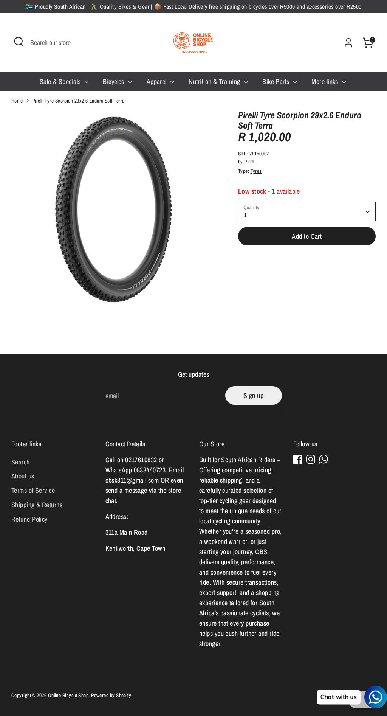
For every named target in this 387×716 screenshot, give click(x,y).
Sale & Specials (61, 81)
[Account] (348, 42)
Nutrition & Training (215, 81)
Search (20, 462)
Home (17, 100)
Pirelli (249, 161)
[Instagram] (310, 459)
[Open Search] (18, 41)
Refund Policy (29, 519)
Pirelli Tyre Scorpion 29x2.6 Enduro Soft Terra (78, 100)
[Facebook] (297, 459)
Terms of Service (33, 490)
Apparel (158, 81)
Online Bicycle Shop (68, 695)
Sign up (253, 395)
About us (22, 476)
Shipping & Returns (36, 504)
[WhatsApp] (323, 459)
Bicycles (114, 81)
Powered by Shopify (111, 695)
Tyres (256, 171)
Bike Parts (276, 81)
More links (325, 81)
